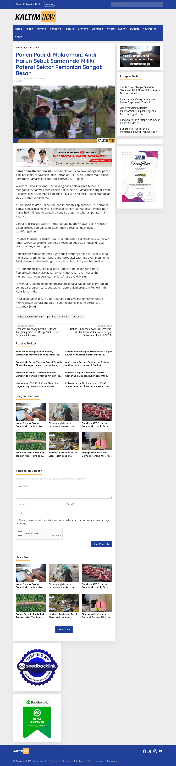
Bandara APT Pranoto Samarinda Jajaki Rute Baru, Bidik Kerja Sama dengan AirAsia (95, 425)
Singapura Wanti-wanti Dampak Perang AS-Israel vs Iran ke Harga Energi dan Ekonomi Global (96, 454)
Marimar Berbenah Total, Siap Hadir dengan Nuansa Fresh (63, 454)
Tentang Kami (95, 761)
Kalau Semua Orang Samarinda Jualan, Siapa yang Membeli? (30, 425)
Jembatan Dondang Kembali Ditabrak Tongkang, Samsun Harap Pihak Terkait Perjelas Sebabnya (38, 330)
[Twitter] (150, 751)
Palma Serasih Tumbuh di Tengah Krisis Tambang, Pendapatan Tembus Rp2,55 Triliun (30, 454)
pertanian (78, 316)
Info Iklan (79, 761)
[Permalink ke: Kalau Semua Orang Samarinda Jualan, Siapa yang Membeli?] (31, 411)
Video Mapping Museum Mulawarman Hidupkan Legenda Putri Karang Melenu (138, 111)
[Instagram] (155, 751)
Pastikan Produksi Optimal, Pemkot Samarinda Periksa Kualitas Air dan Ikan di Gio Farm (39, 374)
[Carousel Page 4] (144, 64)
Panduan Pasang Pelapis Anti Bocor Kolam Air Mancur (140, 121)
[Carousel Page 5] (148, 64)
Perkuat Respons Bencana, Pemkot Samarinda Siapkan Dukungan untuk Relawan (86, 374)
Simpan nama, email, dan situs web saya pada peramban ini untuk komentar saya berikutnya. (62, 522)
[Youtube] (160, 751)
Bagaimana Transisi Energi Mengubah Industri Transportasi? (138, 130)
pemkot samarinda (57, 316)
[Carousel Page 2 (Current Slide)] (136, 64)
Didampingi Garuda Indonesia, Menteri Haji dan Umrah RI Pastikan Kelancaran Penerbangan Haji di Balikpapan (63, 425)
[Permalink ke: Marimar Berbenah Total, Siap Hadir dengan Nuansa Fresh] (64, 440)
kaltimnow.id (39, 761)
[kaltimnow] (34, 16)
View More (64, 629)
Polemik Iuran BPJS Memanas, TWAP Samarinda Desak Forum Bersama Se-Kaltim (87, 385)
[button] (160, 4)
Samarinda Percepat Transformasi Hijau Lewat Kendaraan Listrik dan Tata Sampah (88, 353)
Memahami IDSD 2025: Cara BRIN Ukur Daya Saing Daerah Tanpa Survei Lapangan (37, 385)
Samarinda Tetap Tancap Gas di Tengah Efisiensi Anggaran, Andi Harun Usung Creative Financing (39, 364)
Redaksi (54, 761)
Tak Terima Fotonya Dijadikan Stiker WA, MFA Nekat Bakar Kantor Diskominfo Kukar (140, 90)
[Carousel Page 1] (132, 64)
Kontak (66, 761)
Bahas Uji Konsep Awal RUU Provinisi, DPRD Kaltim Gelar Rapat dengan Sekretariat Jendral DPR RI (91, 330)
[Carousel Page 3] (140, 64)
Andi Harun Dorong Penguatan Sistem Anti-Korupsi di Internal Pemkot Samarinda (87, 364)
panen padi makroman (30, 316)
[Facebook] (144, 751)
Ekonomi (20, 81)
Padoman (112, 761)
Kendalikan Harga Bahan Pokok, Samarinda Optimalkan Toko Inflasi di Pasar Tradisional (37, 353)
